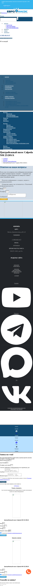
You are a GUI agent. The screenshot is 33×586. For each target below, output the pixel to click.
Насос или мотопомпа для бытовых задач (16, 106)
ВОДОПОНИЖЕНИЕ (12, 28)
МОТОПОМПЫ (10, 26)
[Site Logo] (13, 13)
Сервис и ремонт (9, 96)
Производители (9, 86)
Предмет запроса (4, 530)
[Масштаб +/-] (0, 584)
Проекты (6, 29)
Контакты (6, 32)
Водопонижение (11, 83)
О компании (8, 87)
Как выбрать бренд (11, 104)
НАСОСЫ (9, 25)
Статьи (5, 31)
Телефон (3, 191)
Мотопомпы (9, 81)
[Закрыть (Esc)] (5, 584)
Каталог (6, 23)
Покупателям (8, 89)
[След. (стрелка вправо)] (2, 585)
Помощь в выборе (10, 98)
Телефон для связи (5, 465)
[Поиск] (17, 18)
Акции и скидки (11, 92)
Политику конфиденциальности (15, 533)
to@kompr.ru (16, 245)
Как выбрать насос (11, 101)
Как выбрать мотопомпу (13, 102)
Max (16, 433)
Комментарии (4, 475)
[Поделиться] (3, 584)
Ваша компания (4, 460)
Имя (1, 188)
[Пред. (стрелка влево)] (0, 585)
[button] (2, 16)
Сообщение (4, 196)
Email (1, 528)
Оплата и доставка (12, 93)
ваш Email (3, 462)
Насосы (8, 80)
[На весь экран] (2, 584)
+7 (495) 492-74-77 (16, 239)
